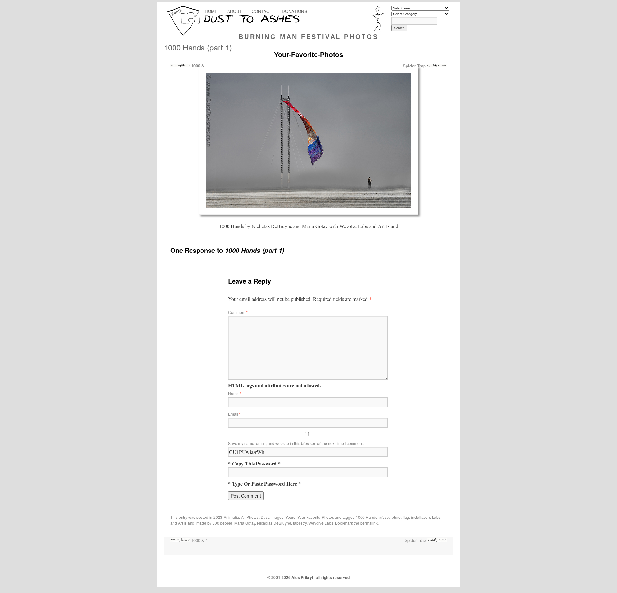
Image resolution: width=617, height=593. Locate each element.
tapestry (300, 523)
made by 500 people (214, 523)
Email (234, 414)
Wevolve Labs (320, 523)
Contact (262, 11)
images (277, 517)
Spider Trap (415, 66)
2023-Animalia (226, 517)
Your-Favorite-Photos (315, 517)
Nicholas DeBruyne (274, 523)
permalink (369, 523)
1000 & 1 (199, 66)
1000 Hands (366, 517)
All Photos (250, 517)
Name (234, 393)
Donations (294, 11)
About (234, 11)
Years (290, 517)
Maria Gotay (244, 523)
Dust (265, 517)
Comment (238, 312)
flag (406, 517)
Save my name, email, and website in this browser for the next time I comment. (296, 443)
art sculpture (390, 517)
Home (211, 11)
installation (420, 517)
